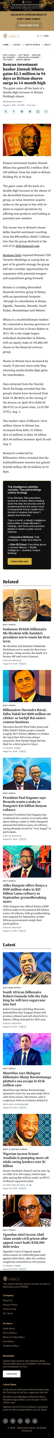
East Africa (9, 55)
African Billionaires (29, 57)
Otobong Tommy (12, 748)
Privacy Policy (10, 1305)
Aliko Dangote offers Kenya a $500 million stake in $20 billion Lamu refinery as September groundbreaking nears (25, 893)
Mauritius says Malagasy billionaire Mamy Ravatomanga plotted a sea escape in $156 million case (27, 1079)
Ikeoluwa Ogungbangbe (15, 1104)
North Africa (32, 45)
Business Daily (12, 255)
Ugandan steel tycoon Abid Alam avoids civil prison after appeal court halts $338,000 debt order (25, 1240)
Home (6, 45)
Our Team (8, 1313)
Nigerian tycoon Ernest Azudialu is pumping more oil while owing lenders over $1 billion (26, 1159)
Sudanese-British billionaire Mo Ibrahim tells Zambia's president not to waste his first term (26, 635)
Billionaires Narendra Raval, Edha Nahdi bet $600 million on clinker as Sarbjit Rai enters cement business (27, 715)
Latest (17, 45)
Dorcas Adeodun (12, 660)
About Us (7, 1300)
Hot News (24, 55)
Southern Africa (12, 988)
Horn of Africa (10, 1333)
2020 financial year (27, 246)
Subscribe (11, 1374)
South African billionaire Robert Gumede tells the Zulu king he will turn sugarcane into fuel (25, 998)
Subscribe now (29, 25)
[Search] (38, 36)
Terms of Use (9, 1309)
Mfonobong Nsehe (13, 102)
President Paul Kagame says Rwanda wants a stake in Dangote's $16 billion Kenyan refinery (25, 803)
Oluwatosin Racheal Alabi (17, 1185)
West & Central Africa (15, 1149)
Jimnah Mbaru (23, 60)
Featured (8, 60)
